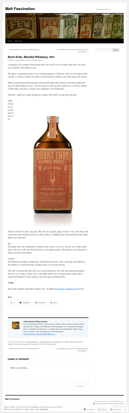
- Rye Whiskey (56, 342)
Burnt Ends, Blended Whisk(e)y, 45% (31, 57)
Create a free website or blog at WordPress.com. (109, 401)
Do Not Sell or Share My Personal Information (110, 403)
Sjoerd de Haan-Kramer (34, 60)
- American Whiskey (31, 342)
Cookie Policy (44, 409)
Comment (80, 386)
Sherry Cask (18, 344)
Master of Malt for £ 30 (68, 288)
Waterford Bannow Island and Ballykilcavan (23, 49)
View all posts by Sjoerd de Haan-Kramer (39, 334)
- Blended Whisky (45, 342)
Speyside (26, 344)
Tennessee (34, 344)
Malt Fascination (20, 8)
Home (10, 41)
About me (18, 41)
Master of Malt (74, 342)
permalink (52, 344)
